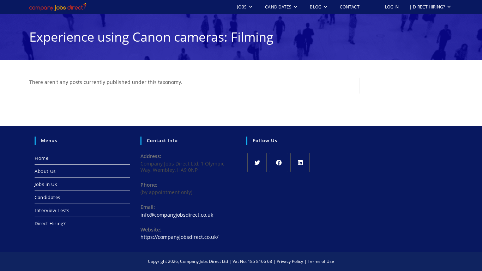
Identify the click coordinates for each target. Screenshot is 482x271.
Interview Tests (52, 210)
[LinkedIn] (300, 162)
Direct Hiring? (50, 223)
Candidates (47, 197)
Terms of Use (321, 261)
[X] (257, 162)
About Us (45, 171)
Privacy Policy (290, 261)
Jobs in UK (46, 184)
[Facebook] (278, 162)
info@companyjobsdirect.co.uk (176, 214)
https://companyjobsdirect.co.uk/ (179, 237)
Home (41, 158)
